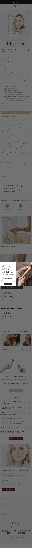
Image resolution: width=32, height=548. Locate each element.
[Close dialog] (31, 263)
